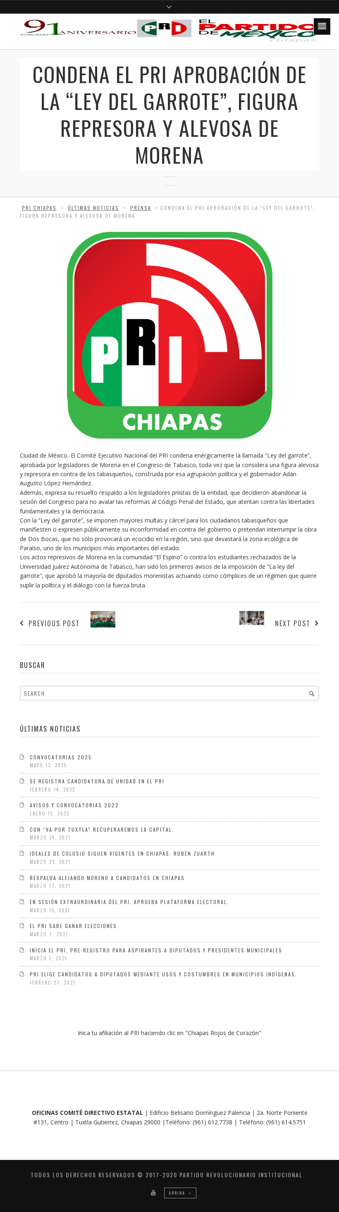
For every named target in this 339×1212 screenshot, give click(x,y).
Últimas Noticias (93, 207)
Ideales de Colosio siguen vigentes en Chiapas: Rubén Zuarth (122, 853)
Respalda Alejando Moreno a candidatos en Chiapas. (108, 877)
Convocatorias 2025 (61, 757)
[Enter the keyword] (312, 693)
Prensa (140, 207)
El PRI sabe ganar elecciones (73, 925)
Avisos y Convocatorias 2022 (74, 805)
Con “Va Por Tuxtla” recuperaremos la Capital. (102, 829)
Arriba (178, 1193)
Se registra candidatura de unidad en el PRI (97, 781)
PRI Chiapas (39, 207)
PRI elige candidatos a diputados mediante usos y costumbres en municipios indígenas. (163, 974)
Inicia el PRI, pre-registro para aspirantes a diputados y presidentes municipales (156, 950)
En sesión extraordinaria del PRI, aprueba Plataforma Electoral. (129, 901)
